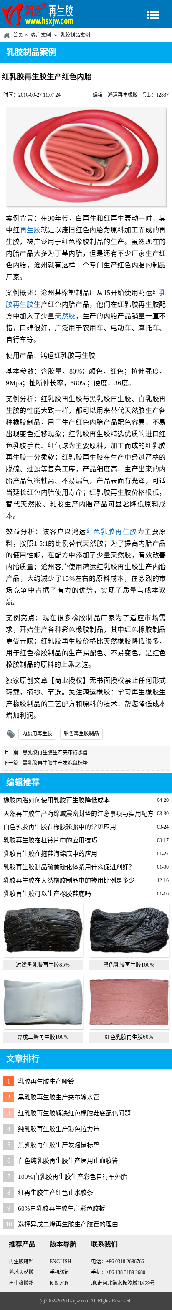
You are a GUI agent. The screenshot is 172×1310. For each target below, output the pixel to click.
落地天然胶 (21, 1272)
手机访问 (60, 1272)
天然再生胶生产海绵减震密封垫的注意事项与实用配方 (78, 813)
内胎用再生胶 (37, 734)
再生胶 (30, 230)
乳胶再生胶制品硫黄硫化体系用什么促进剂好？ (69, 867)
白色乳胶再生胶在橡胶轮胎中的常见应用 (59, 827)
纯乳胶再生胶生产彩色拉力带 (58, 1129)
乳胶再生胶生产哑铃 (46, 1081)
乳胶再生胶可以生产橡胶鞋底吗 (47, 893)
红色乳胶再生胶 (111, 531)
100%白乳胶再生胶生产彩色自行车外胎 (72, 1176)
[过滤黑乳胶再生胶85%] (43, 954)
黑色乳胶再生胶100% (128, 965)
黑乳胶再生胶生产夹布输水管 (55, 752)
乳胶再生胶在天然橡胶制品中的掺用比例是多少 (69, 880)
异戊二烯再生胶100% (42, 1037)
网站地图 (60, 1283)
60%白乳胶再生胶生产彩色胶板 (61, 1208)
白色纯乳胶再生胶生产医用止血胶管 (68, 1160)
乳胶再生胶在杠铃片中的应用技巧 (50, 840)
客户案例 (41, 35)
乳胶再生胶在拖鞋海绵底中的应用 (50, 853)
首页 (18, 35)
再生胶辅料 (21, 1261)
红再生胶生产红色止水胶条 (55, 1192)
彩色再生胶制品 (81, 734)
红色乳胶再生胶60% (129, 1037)
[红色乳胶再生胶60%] (129, 1027)
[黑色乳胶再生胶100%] (129, 954)
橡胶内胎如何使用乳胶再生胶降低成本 (56, 800)
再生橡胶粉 (21, 1283)
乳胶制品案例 (75, 35)
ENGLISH (60, 1261)
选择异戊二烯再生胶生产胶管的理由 (68, 1224)
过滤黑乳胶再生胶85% (43, 965)
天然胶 (65, 316)
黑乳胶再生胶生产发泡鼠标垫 (55, 763)
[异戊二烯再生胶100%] (43, 1027)
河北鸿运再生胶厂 (37, 14)
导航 (147, 14)
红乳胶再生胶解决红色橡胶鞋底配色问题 (74, 1113)
